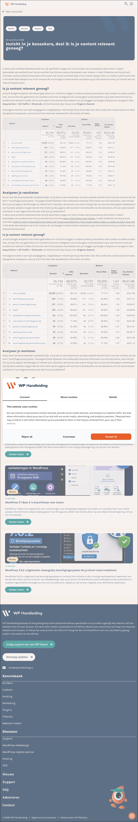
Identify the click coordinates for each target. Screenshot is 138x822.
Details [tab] (113, 397)
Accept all (111, 436)
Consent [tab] (25, 397)
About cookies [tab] (69, 397)
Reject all (27, 436)
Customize (69, 436)
